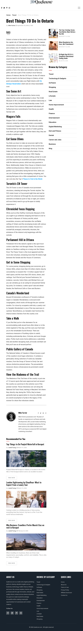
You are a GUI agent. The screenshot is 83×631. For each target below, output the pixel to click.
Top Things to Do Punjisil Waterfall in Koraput (25, 444)
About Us (63, 585)
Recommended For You (15, 438)
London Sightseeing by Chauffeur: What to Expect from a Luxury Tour (23, 483)
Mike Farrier (11, 25)
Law (38, 611)
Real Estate (40, 593)
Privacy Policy (65, 590)
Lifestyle (39, 614)
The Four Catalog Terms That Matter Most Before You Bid (67, 32)
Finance (39, 603)
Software (39, 587)
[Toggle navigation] (79, 8)
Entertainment (41, 600)
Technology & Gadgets (43, 585)
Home (8, 15)
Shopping (39, 590)
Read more (11, 478)
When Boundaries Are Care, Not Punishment (66, 43)
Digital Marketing (41, 595)
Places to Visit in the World (32, 179)
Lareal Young (12, 447)
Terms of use (65, 587)
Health (38, 606)
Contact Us (64, 595)
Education (40, 598)
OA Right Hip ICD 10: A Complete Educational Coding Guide (66, 56)
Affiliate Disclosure (66, 593)
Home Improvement (42, 608)
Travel (14, 15)
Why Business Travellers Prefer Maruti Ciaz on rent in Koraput (25, 526)
